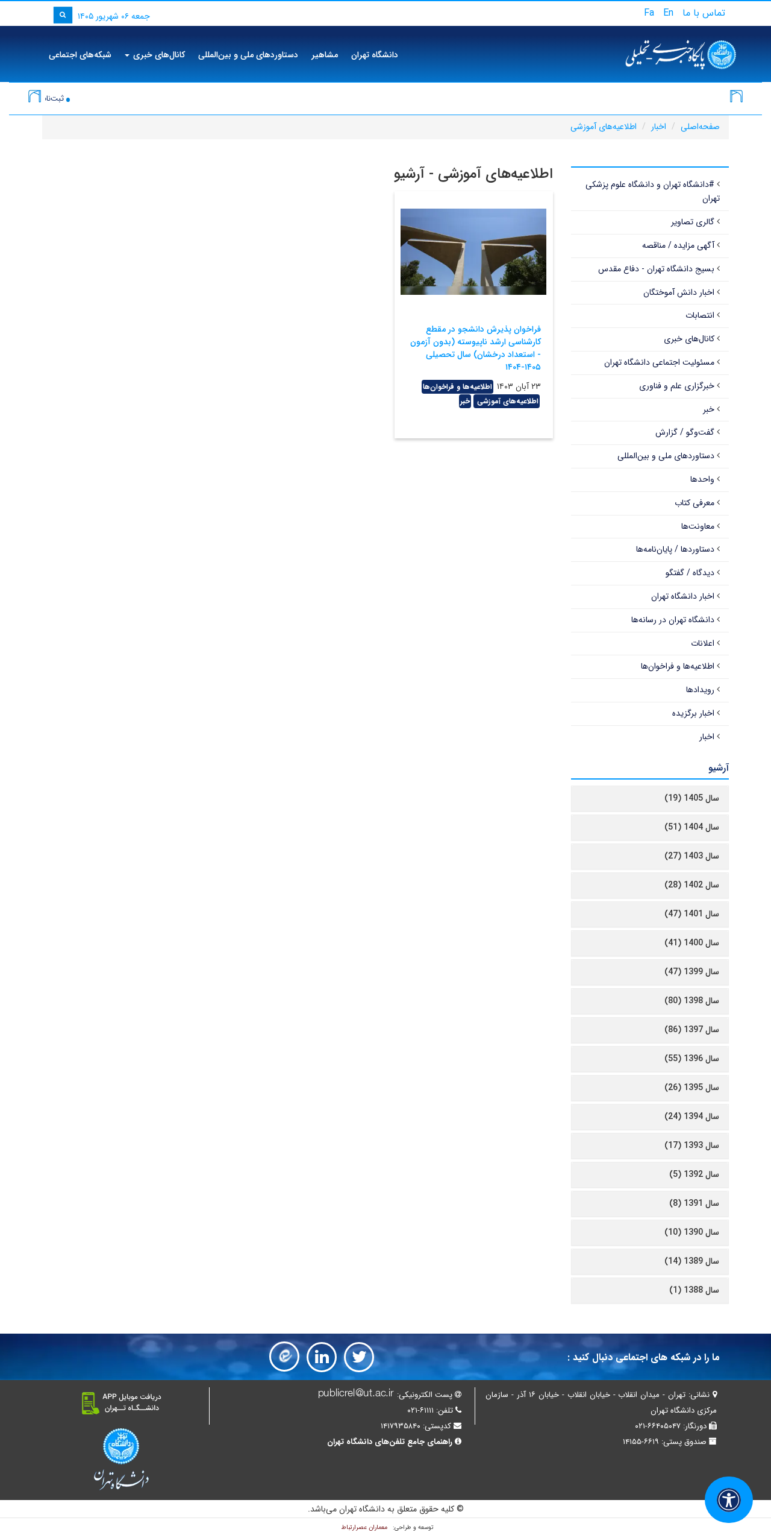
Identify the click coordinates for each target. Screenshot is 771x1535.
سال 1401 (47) (691, 914)
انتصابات (699, 315)
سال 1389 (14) (691, 1261)
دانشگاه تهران (374, 54)
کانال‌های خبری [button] (158, 54)
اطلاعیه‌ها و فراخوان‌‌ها (457, 386)
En (668, 12)
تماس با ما (703, 12)
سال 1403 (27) (691, 856)
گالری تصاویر (692, 222)
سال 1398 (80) (691, 1000)
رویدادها (700, 689)
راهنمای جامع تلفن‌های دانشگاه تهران (389, 1442)
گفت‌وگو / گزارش (684, 432)
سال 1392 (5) (694, 1174)
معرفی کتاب (694, 502)
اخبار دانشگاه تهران (682, 596)
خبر (465, 401)
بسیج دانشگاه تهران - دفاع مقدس (656, 269)
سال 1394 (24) (691, 1116)
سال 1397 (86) (691, 1029)
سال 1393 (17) (691, 1145)
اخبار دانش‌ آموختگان (678, 292)
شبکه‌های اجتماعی (80, 54)
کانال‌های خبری (689, 338)
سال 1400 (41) (691, 943)
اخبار (658, 126)
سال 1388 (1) (694, 1290)
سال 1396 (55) (691, 1058)
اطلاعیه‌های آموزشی (603, 126)
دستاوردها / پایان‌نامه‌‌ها (675, 549)
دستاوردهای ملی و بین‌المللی (248, 54)
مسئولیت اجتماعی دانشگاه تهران (659, 362)
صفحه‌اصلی (700, 126)
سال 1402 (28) (691, 885)
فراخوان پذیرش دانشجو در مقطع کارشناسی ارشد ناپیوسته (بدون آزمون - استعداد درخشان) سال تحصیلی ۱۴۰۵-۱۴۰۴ (475, 348)
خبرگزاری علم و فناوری (676, 385)
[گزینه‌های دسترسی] (729, 1500)
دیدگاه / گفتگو (690, 572)
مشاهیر (324, 54)
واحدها (702, 479)
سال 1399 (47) (691, 972)
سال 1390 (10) (691, 1232)
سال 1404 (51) (691, 827)
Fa (649, 12)
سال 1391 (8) (694, 1203)
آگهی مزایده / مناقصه (678, 245)
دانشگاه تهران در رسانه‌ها (672, 619)
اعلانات (702, 643)
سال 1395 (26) (691, 1087)
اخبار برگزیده (693, 713)
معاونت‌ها (697, 526)
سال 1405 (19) (691, 798)
